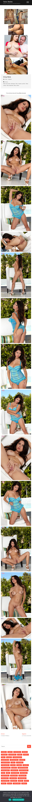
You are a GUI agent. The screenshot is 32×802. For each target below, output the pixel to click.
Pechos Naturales (5, 767)
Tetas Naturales (10, 85)
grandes (9, 757)
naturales (26, 765)
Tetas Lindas (13, 778)
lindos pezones (5, 765)
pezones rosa (14, 770)
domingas (13, 83)
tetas (8, 772)
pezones (14, 767)
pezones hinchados (23, 767)
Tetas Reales (8, 2)
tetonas (3, 783)
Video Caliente (16, 783)
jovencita (22, 759)
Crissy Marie (5, 82)
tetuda (9, 783)
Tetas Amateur (15, 772)
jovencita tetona (5, 762)
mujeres (20, 83)
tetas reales (16, 85)
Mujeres (10, 79)
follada (19, 754)
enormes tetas (12, 754)
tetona (26, 780)
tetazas (20, 780)
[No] (30, 796)
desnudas (8, 83)
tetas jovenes (5, 778)
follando (26, 754)
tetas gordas (14, 775)
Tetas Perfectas (5, 780)
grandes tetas (5, 759)
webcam (24, 783)
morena (13, 765)
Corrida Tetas (17, 752)
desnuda (25, 752)
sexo (3, 772)
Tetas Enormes (5, 775)
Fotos (6, 79)
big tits (10, 752)
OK (10, 799)
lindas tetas (19, 762)
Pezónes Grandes (23, 770)
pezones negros (5, 770)
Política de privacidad (18, 799)
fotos (17, 83)
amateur (4, 752)
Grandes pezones (17, 757)
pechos (23, 83)
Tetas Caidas (23, 772)
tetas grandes (22, 775)
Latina (13, 762)
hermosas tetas (14, 759)
